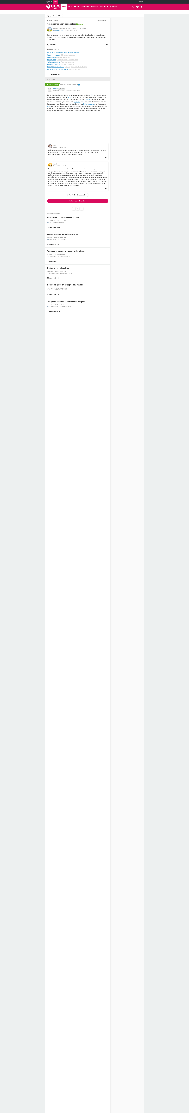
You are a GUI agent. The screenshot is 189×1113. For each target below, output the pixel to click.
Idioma (141, 2)
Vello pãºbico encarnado (55, 67)
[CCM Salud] (53, 7)
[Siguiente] (81, 208)
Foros (64, 7)
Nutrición (85, 7)
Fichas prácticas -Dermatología (76, 67)
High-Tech (49, 2)
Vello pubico (51, 60)
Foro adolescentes (67, 62)
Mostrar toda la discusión (77, 201)
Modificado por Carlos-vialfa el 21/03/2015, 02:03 (66, 90)
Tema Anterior (53, 20)
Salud (55, 2)
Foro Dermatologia (67, 64)
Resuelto (80, 24)
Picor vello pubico (53, 64)
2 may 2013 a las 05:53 (59, 166)
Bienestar (94, 7)
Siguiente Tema (101, 20)
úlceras (87, 100)
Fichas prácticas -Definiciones (67, 60)
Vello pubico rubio (53, 62)
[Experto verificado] (79, 85)
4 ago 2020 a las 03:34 (70, 30)
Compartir (53, 44)
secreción (77, 102)
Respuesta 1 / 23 (52, 79)
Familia (77, 7)
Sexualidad (104, 7)
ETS (92, 95)
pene (49, 106)
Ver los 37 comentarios (79, 195)
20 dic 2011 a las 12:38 (59, 147)
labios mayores (88, 104)
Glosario (113, 7)
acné (69, 97)
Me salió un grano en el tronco (57, 69)
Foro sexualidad (75, 69)
